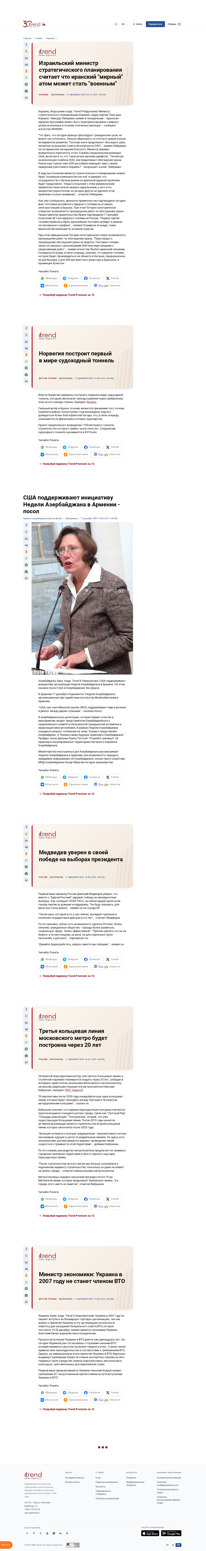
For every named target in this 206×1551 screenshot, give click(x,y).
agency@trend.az (32, 1513)
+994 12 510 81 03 (32, 1509)
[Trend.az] (34, 24)
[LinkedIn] (60, 1533)
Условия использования (169, 1478)
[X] (40, 1533)
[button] (26, 45)
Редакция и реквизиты (107, 1482)
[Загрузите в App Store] (150, 1533)
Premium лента (72, 1482)
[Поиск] (116, 24)
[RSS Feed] (67, 1533)
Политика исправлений (107, 1498)
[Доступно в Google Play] (171, 1533)
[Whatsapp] (27, 1533)
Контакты (101, 1486)
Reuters (92, 402)
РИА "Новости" (74, 1090)
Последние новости (74, 1478)
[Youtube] (47, 1533)
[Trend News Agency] (33, 1475)
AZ (173, 1545)
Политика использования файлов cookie (168, 1500)
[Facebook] (34, 1533)
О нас (98, 1478)
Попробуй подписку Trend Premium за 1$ (68, 294)
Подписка (131, 1478)
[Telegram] (54, 1533)
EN (167, 1545)
